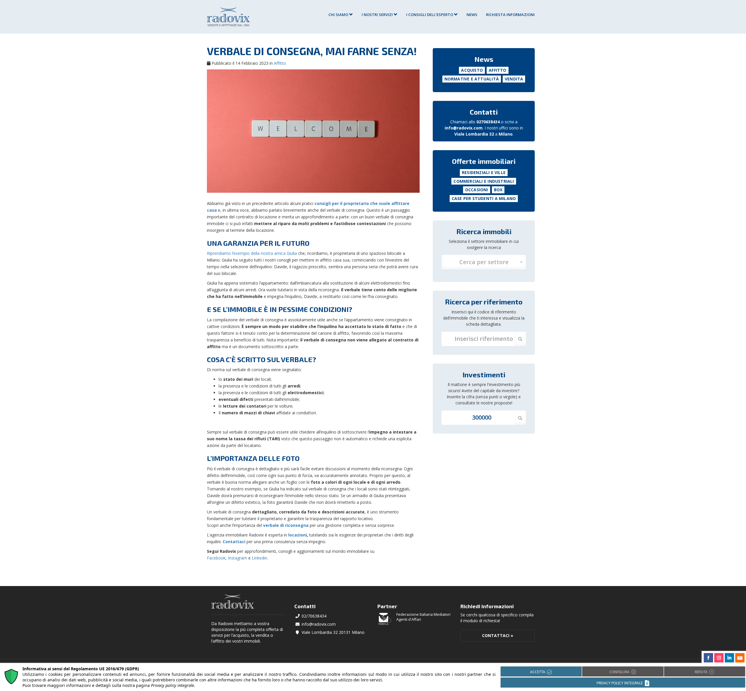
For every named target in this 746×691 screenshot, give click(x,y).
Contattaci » (497, 635)
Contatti (484, 112)
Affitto (280, 63)
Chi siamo (338, 14)
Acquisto (472, 70)
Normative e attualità (471, 79)
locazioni (297, 535)
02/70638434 (314, 616)
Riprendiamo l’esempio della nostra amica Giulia (252, 253)
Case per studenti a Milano (484, 198)
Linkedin (259, 558)
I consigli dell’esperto (430, 14)
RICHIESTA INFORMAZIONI (510, 14)
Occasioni (476, 189)
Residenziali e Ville (484, 172)
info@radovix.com (464, 128)
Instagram (237, 558)
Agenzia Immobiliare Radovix (228, 16)
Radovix (232, 601)
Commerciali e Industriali (483, 181)
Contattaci (234, 541)
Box (498, 189)
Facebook (216, 558)
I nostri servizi (378, 14)
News (472, 14)
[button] (483, 262)
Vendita (514, 79)
